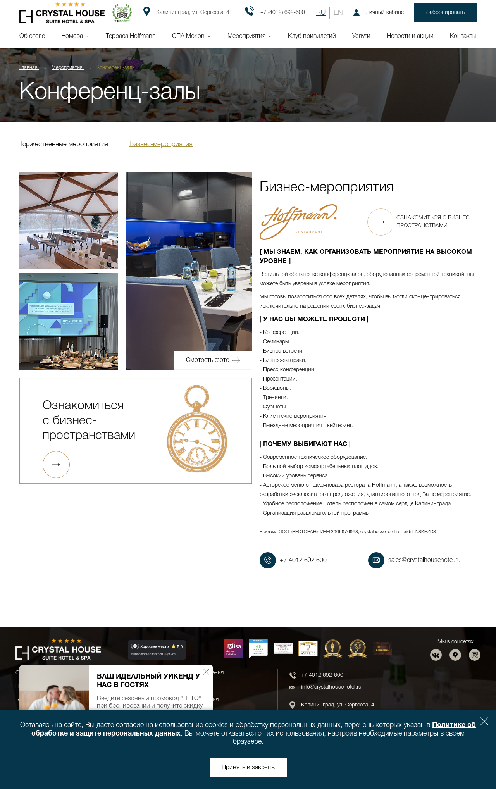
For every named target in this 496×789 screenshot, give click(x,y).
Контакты (463, 36)
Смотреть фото (207, 360)
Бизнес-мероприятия (161, 144)
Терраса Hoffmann (131, 36)
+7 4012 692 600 (303, 560)
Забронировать (445, 12)
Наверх (466, 763)
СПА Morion (188, 36)
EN (338, 13)
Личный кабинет (386, 12)
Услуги (361, 36)
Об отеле (32, 36)
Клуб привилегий (312, 36)
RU (321, 13)
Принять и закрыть (248, 767)
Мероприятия (246, 36)
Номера (72, 36)
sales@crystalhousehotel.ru (424, 560)
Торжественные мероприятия (63, 144)
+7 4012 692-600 (322, 675)
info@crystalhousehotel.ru (331, 687)
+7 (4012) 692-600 (282, 12)
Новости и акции (410, 36)
